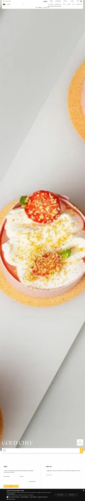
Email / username (7, 476)
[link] (78, 1)
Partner (51, 1)
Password (21, 476)
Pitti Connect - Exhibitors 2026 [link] (54, 4)
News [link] (64, 4)
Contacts (65, 1)
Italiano (72, 1)
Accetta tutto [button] (60, 494)
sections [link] (69, 4)
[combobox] (83, 490)
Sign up (50, 475)
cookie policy (12, 493)
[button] (30, 499)
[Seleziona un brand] (23, 4)
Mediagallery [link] (79, 4)
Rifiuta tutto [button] (72, 494)
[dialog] (42, 495)
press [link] (73, 4)
